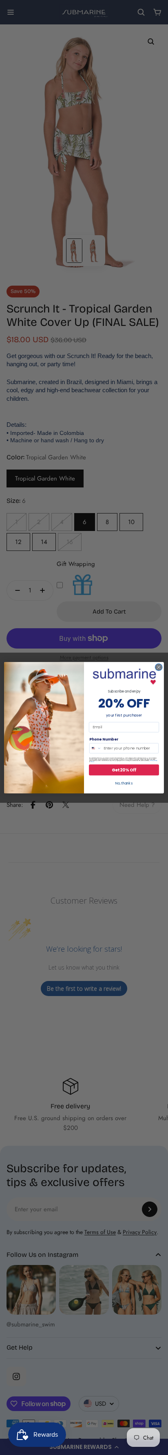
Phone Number (103, 739)
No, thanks (123, 783)
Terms (92, 761)
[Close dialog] (158, 667)
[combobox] (96, 748)
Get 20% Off (124, 770)
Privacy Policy (153, 760)
